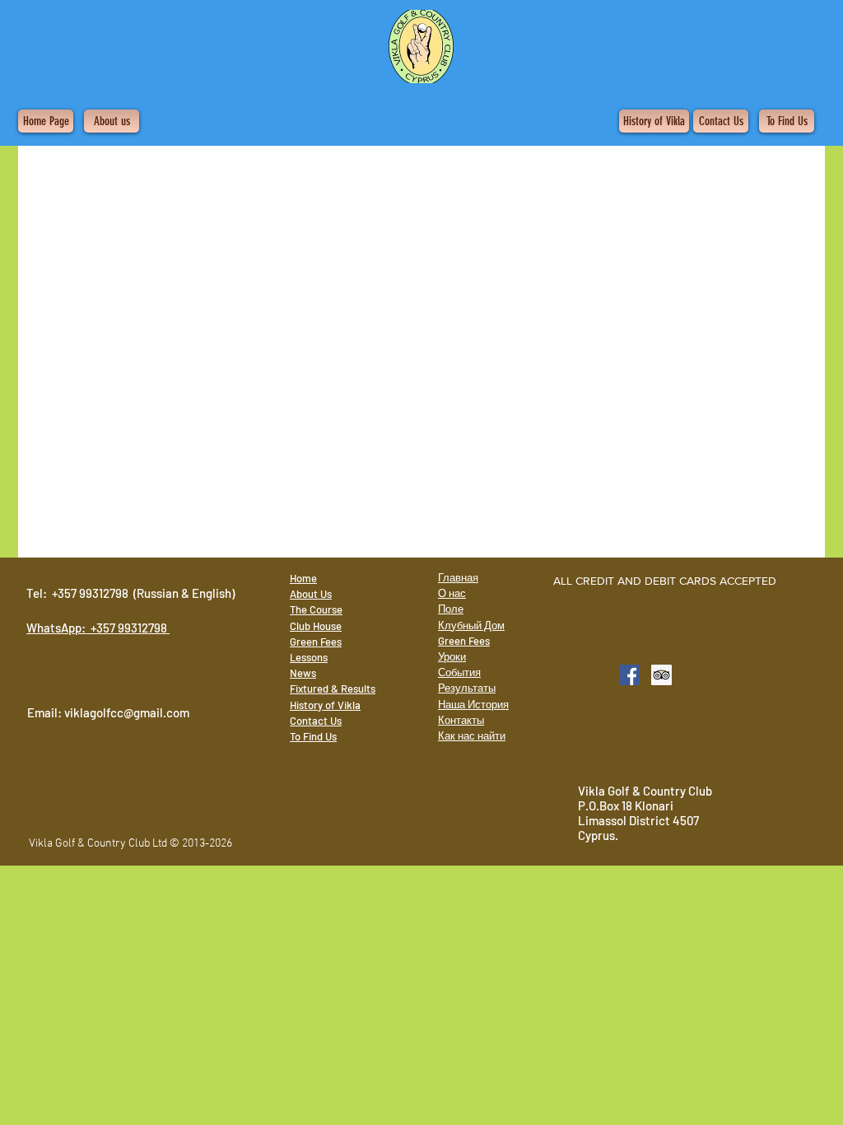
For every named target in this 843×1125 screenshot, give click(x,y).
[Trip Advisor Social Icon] (661, 675)
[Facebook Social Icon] (629, 675)
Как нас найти (471, 735)
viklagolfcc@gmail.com (126, 712)
